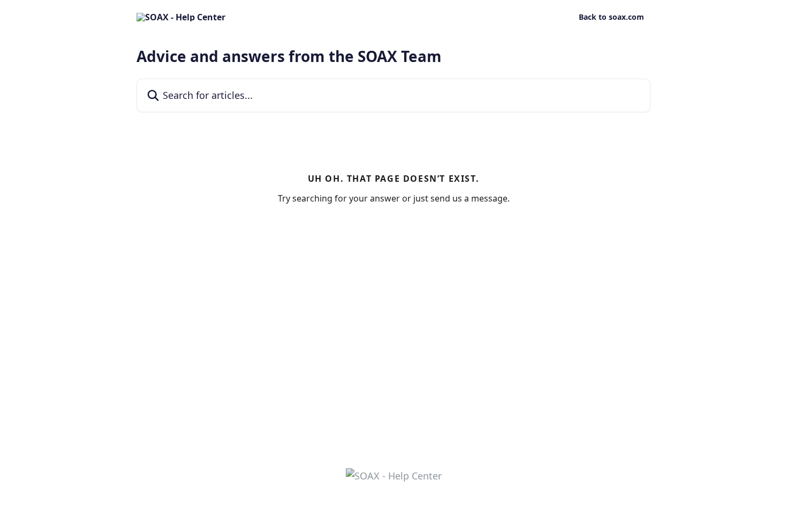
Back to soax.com (611, 17)
